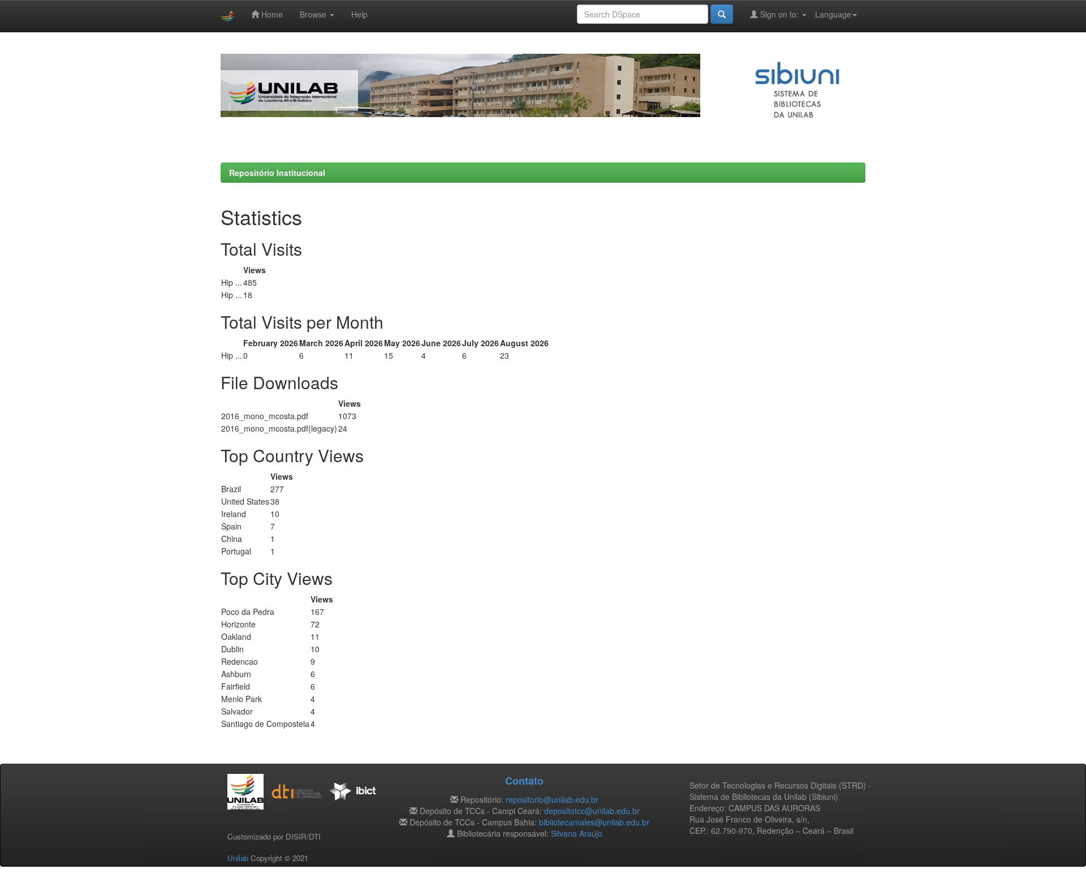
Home (271, 14)
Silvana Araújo (576, 833)
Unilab (237, 858)
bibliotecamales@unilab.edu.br (594, 822)
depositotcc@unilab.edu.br (592, 810)
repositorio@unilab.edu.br (552, 799)
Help (359, 14)
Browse (314, 14)
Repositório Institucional (277, 172)
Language (833, 14)
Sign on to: (779, 14)
